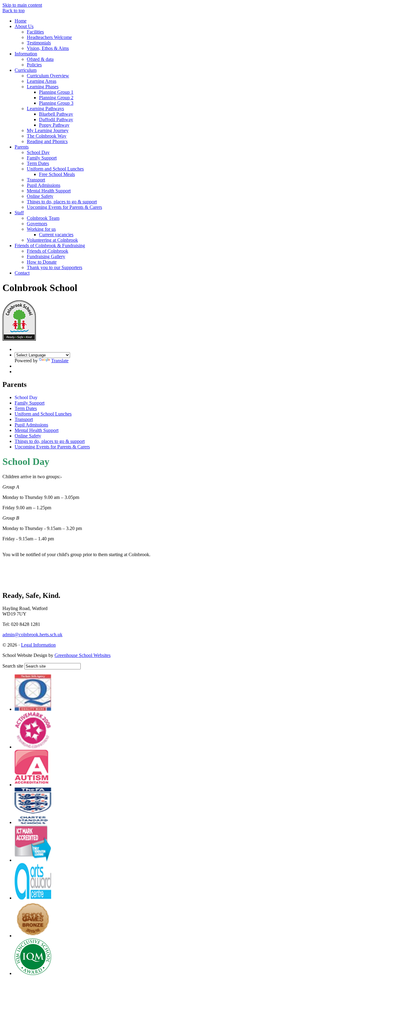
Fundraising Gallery (46, 256)
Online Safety (40, 196)
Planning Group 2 (56, 97)
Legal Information (38, 644)
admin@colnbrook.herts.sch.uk (32, 634)
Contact (22, 272)
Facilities (35, 31)
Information (26, 53)
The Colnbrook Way (46, 136)
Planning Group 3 (56, 103)
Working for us (41, 229)
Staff (19, 212)
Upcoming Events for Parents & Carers (64, 207)
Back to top (13, 10)
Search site (12, 665)
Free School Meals (57, 174)
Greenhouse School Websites (83, 655)
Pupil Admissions (43, 185)
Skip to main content (22, 5)
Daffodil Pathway (56, 119)
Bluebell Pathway (56, 114)
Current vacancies (56, 234)
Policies (34, 64)
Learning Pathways (45, 108)
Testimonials (39, 42)
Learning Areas (41, 81)
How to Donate (42, 262)
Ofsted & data (40, 59)
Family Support (42, 157)
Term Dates (38, 163)
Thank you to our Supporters (54, 267)
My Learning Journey (48, 130)
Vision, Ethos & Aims (48, 48)
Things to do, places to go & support (62, 201)
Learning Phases (42, 86)
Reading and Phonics (47, 141)
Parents (22, 146)
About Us (24, 26)
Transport (36, 179)
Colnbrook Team (43, 218)
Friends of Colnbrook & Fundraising (50, 245)
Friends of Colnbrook (47, 251)
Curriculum (26, 70)
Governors (37, 223)
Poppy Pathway (54, 125)
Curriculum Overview (48, 75)
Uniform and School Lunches (55, 168)
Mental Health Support (49, 190)
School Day (38, 152)
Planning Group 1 (56, 92)
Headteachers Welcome (49, 37)
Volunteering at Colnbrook (52, 240)
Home (20, 20)
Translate (60, 360)
